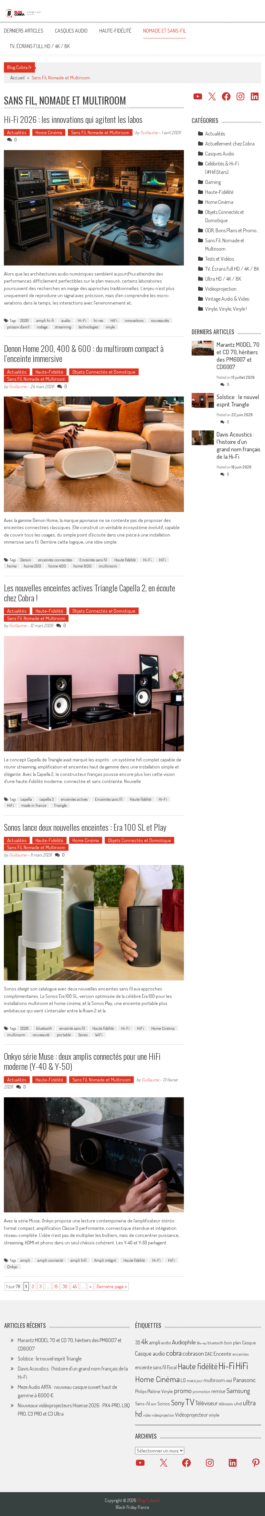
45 (75, 1286)
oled (229, 1380)
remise (218, 1391)
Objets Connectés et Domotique (103, 372)
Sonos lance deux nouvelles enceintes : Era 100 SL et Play (85, 827)
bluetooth (44, 1028)
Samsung (238, 1390)
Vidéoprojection (221, 289)
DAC (209, 1354)
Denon (25, 559)
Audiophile (184, 1342)
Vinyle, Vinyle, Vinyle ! (226, 309)
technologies (88, 326)
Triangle (60, 805)
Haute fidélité (125, 559)
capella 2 (46, 799)
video (147, 1415)
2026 (24, 320)
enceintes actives (74, 799)
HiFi (114, 320)
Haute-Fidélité (115, 30)
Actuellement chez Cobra (230, 143)
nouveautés (160, 320)
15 (56, 1286)
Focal (172, 1367)
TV (189, 1402)
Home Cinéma (49, 132)
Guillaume (149, 132)
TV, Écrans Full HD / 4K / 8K (40, 46)
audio (65, 320)
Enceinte (222, 1353)
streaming (63, 326)
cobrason (193, 1353)
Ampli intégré (105, 1260)
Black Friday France (132, 1507)
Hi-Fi (82, 320)
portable (64, 1034)
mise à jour (195, 1380)
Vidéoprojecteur (191, 1414)
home (11, 565)
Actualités (16, 132)
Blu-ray (202, 1343)
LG (183, 1380)
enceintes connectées (55, 559)
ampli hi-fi (45, 320)
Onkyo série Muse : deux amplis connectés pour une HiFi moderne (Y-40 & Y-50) (82, 1061)
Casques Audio (71, 30)
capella (26, 799)
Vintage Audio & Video (227, 299)
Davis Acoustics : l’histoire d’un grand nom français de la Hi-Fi (238, 445)
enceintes (240, 1354)
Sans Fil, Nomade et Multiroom (100, 132)
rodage (42, 326)
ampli (25, 1260)
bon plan (232, 1343)
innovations (134, 320)
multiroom (108, 565)
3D (137, 1342)
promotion (201, 1391)
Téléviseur (206, 1403)
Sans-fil (142, 1403)
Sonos (83, 1034)
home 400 (57, 565)
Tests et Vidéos (219, 259)
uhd (238, 1403)
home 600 (82, 565)
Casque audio (150, 1353)
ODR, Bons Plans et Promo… (232, 230)
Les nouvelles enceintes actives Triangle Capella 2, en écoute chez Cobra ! (89, 592)
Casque (249, 1342)
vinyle (110, 326)
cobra (174, 1353)
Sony (177, 1402)
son (153, 1403)
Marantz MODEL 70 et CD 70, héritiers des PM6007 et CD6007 (238, 355)
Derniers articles (23, 30)
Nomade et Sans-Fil (164, 30)
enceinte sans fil (72, 1028)
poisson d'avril (18, 326)
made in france (33, 805)
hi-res (98, 320)
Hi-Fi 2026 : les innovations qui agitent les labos (73, 119)
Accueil (17, 78)
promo (183, 1390)
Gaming (213, 182)
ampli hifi (78, 1260)
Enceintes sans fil (93, 559)
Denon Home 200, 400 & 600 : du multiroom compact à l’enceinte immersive (84, 353)
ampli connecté (50, 1260)
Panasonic (244, 1379)
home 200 (32, 565)
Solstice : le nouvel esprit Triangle (238, 400)
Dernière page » (112, 1286)
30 (65, 1286)
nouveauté (41, 1034)
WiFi (98, 1034)
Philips (140, 1391)
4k (144, 1341)
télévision (226, 1403)
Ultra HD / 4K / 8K (223, 279)
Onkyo (12, 1266)
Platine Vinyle (160, 1391)
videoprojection (163, 1415)
